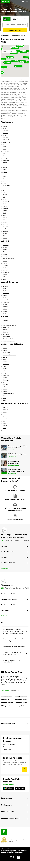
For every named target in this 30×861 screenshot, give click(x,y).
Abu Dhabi (5, 407)
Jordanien (5, 418)
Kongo (4, 192)
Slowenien (5, 391)
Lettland (5, 370)
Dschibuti (5, 183)
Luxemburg (6, 151)
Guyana (5, 261)
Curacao (5, 322)
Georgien (5, 361)
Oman (4, 428)
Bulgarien (5, 357)
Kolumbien (5, 265)
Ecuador (5, 256)
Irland (4, 144)
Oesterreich (6, 160)
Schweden (5, 165)
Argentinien (5, 245)
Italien (4, 149)
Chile (4, 251)
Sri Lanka (5, 309)
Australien (5, 286)
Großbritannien (6, 142)
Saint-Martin (6, 334)
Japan (4, 290)
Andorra (5, 126)
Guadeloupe (6, 327)
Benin (4, 178)
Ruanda (5, 217)
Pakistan (5, 304)
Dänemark (5, 133)
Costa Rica (5, 254)
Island (4, 146)
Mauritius (5, 203)
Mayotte (5, 206)
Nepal (4, 297)
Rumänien (5, 384)
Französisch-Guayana (8, 258)
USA (4, 277)
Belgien (4, 128)
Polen (4, 382)
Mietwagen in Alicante (21, 696)
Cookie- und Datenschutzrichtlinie (10, 850)
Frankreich (5, 137)
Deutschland (6, 130)
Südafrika (5, 231)
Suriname (5, 274)
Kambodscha (6, 293)
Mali (4, 197)
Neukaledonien (6, 300)
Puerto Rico (6, 272)
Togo (4, 235)
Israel (4, 416)
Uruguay (5, 279)
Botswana (5, 181)
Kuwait (4, 423)
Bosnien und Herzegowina (9, 355)
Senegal (5, 222)
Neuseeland (6, 302)
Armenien (5, 350)
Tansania (5, 233)
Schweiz (5, 167)
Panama (5, 270)
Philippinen (5, 306)
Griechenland (6, 364)
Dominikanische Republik (9, 325)
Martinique (5, 332)
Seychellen (5, 224)
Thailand (5, 311)
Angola (4, 176)
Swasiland (5, 229)
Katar (4, 421)
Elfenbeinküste (6, 185)
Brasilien (5, 249)
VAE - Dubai (6, 430)
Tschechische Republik (9, 393)
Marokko (5, 199)
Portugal (5, 162)
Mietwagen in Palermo (7, 702)
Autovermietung (5, 35)
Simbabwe (5, 226)
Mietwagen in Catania (21, 702)
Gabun (4, 188)
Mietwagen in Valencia (21, 699)
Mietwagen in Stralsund (21, 706)
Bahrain (4, 412)
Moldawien (5, 377)
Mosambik (5, 208)
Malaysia (5, 295)
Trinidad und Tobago (8, 338)
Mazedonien (6, 375)
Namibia (5, 210)
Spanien (5, 169)
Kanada (5, 263)
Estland (4, 359)
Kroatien (5, 368)
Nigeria (4, 213)
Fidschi (4, 288)
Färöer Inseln (6, 140)
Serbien (5, 386)
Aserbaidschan (6, 352)
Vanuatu (5, 313)
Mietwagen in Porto (6, 706)
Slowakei (5, 389)
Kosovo (4, 366)
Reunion (5, 215)
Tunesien (5, 238)
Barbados (5, 320)
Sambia (4, 219)
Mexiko (4, 267)
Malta (4, 153)
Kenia (4, 190)
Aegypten (5, 409)
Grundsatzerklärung (17, 852)
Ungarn (4, 398)
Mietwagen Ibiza (5, 699)
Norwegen (5, 158)
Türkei (4, 395)
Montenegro (6, 380)
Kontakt (9, 852)
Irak (4, 414)
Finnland (5, 135)
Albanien (5, 348)
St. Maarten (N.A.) (7, 336)
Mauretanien (6, 201)
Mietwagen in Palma (6, 696)
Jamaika (5, 329)
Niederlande (6, 155)
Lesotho (5, 194)
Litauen (4, 373)
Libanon (5, 425)
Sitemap (3, 852)
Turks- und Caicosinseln (9, 341)
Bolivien (5, 247)
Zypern (4, 400)
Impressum (24, 850)
